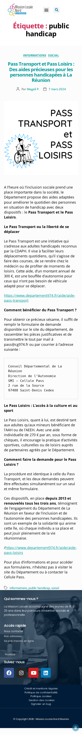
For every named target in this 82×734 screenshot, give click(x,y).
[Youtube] (33, 673)
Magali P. (33, 89)
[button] (46, 10)
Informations (34, 55)
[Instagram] (21, 673)
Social (53, 55)
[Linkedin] (46, 673)
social (55, 588)
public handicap (39, 588)
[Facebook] (9, 673)
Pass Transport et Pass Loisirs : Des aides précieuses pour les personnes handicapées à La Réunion (41, 71)
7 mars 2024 (57, 89)
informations (18, 588)
